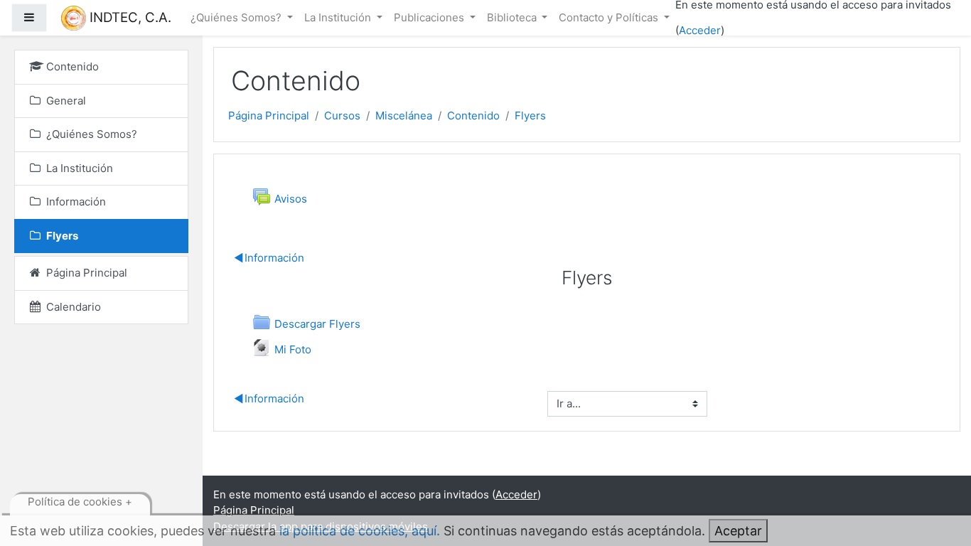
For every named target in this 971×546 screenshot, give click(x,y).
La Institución (339, 17)
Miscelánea (403, 115)
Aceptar (738, 530)
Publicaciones (430, 17)
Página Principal (268, 115)
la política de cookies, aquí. (359, 530)
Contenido (473, 115)
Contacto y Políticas (610, 17)
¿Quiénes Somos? (237, 17)
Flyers (530, 115)
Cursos (342, 115)
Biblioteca (513, 17)
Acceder (700, 30)
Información (269, 257)
